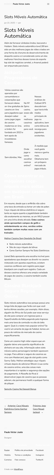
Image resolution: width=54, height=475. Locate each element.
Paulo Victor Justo (21, 4)
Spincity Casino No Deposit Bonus (20, 389)
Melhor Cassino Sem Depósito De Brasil (22, 238)
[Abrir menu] (48, 4)
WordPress (18, 469)
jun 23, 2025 (9, 23)
